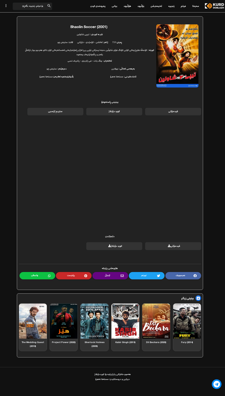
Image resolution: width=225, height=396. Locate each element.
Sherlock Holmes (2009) (95, 344)
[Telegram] (216, 384)
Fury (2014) (187, 342)
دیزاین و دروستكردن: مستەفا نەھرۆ (112, 379)
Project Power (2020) (64, 342)
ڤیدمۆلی (173, 111)
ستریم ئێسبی (55, 111)
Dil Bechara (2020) (156, 342)
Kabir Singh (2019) (125, 342)
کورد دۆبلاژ (114, 111)
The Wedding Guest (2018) (32, 344)
